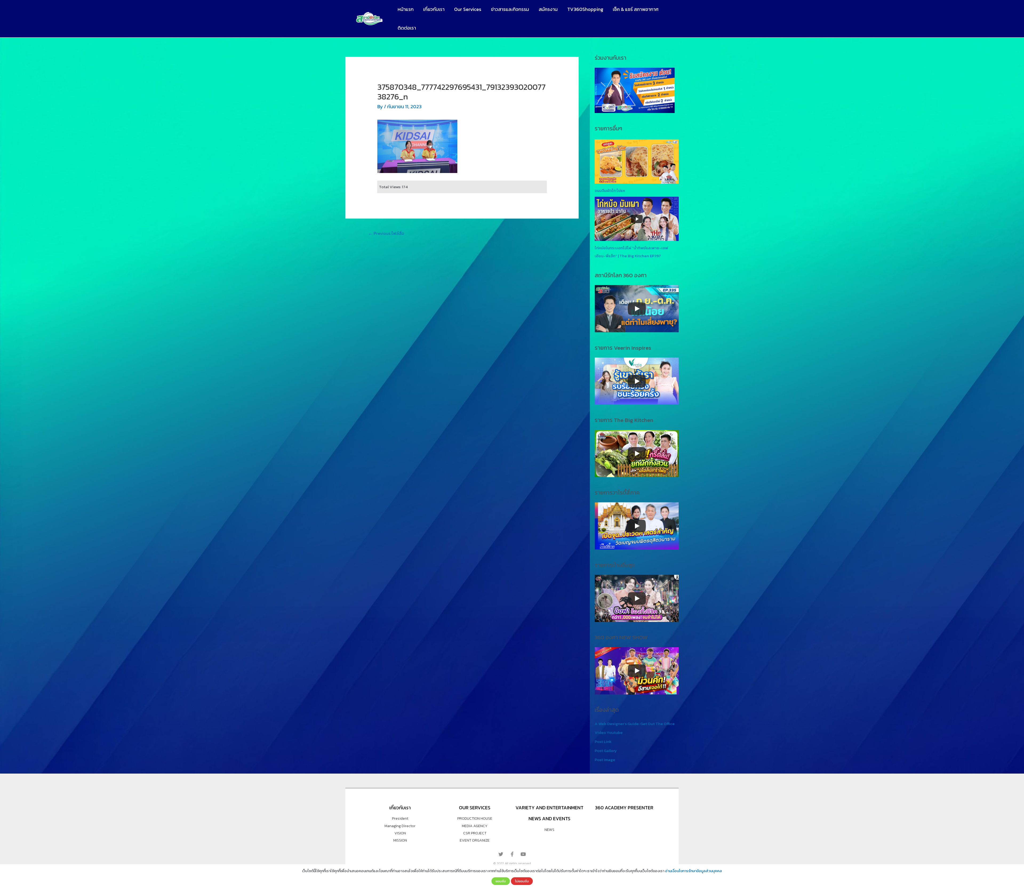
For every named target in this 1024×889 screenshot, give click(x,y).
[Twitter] (500, 854)
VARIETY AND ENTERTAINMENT (549, 807)
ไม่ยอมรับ (522, 881)
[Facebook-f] (512, 854)
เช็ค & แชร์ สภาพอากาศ (635, 9)
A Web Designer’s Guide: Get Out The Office (635, 724)
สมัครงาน (548, 9)
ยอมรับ (500, 881)
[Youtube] (523, 854)
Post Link (603, 741)
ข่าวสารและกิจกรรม (510, 9)
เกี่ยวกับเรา (434, 9)
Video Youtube (609, 732)
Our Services (467, 9)
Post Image (605, 760)
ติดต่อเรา (407, 27)
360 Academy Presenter (624, 807)
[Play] (637, 308)
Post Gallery (606, 750)
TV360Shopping (585, 9)
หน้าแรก (406, 9)
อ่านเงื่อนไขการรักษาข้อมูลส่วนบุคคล (693, 871)
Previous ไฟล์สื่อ (386, 233)
